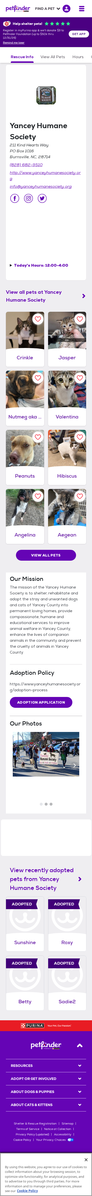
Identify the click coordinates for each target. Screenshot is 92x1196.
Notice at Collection (57, 1129)
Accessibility (62, 1134)
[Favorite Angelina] (38, 496)
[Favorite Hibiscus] (80, 437)
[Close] (86, 1159)
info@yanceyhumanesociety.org (41, 186)
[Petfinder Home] (18, 8)
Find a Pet (45, 8)
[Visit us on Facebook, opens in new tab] (15, 198)
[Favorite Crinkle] (38, 319)
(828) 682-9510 (26, 164)
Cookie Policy (22, 1140)
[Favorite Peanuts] (38, 437)
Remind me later (14, 43)
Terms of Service (27, 1129)
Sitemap (67, 1124)
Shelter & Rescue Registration (35, 1124)
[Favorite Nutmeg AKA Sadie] (38, 378)
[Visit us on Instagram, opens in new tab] (28, 198)
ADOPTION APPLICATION (41, 702)
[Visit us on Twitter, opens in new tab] (42, 198)
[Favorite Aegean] (80, 496)
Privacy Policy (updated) (32, 1134)
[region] (46, 1174)
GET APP (79, 34)
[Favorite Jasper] (80, 319)
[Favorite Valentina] (80, 378)
